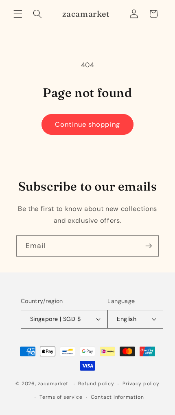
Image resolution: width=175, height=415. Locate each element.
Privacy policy (141, 383)
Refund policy (96, 383)
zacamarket (53, 384)
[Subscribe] (148, 246)
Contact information (117, 397)
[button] (18, 14)
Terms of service (60, 397)
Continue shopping (87, 124)
